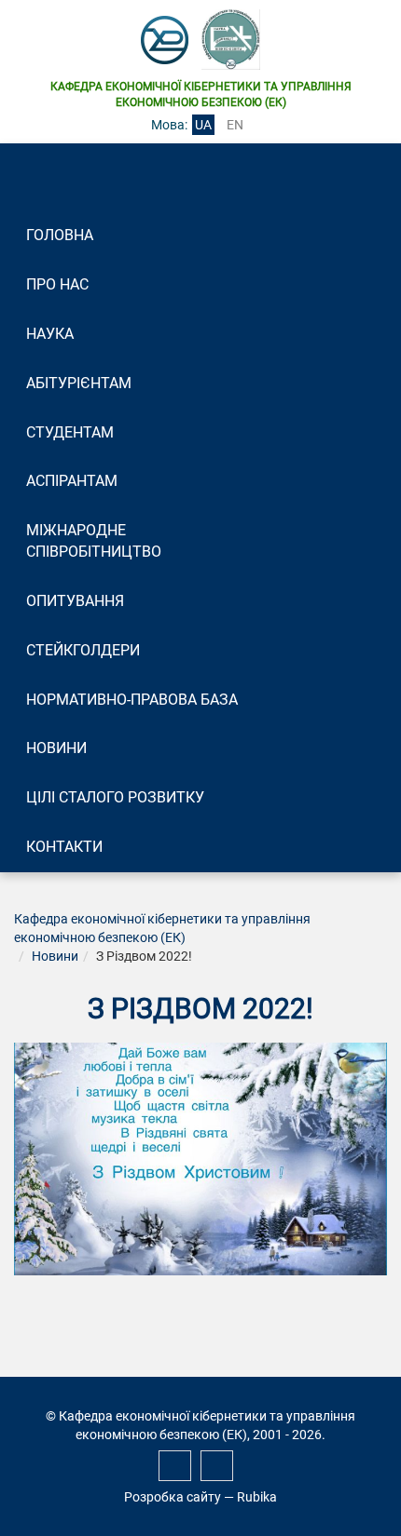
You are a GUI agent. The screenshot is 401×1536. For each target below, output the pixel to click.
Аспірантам (72, 481)
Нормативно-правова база (132, 699)
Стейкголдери (83, 650)
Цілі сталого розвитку (115, 797)
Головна (59, 235)
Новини (56, 748)
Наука (50, 334)
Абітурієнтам (78, 383)
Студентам (70, 432)
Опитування (75, 601)
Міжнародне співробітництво (93, 540)
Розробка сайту (172, 1496)
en (235, 124)
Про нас (57, 284)
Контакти (64, 847)
